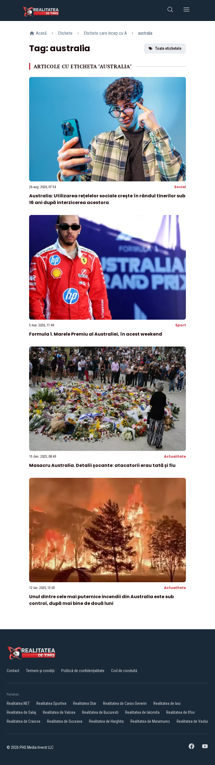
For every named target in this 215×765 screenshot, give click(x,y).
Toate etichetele (168, 48)
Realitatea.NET (18, 703)
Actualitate (175, 456)
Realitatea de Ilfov (180, 712)
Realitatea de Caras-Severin (125, 703)
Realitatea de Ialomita (142, 712)
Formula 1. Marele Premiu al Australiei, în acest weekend (95, 334)
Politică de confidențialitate (82, 670)
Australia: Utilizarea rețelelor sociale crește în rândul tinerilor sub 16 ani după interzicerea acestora (107, 199)
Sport (180, 325)
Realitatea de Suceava (64, 721)
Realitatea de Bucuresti (100, 712)
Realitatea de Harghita (106, 721)
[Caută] (170, 10)
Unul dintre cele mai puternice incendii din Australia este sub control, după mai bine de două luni (101, 600)
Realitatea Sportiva (51, 703)
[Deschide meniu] (186, 10)
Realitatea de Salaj (21, 712)
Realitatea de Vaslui (192, 721)
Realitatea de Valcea (59, 712)
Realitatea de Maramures (150, 721)
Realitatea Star (84, 703)
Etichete (65, 33)
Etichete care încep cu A (105, 33)
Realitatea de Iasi (167, 703)
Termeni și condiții (40, 670)
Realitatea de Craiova (23, 721)
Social (180, 186)
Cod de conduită (124, 670)
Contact (13, 670)
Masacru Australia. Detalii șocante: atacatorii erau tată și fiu (102, 465)
